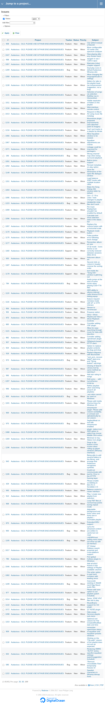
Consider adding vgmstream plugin (94, 338)
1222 (7, 673)
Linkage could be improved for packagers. (94, 149)
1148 (7, 173)
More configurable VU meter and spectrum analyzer (94, 49)
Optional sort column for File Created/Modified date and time (94, 622)
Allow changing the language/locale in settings (94, 76)
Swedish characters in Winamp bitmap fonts (93, 673)
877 (7, 593)
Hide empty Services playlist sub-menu (93, 614)
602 (7, 654)
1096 (7, 219)
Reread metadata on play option (94, 166)
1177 (7, 243)
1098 (7, 614)
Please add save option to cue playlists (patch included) (94, 593)
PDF (102, 685)
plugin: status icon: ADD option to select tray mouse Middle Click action (94, 432)
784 (7, 283)
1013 (7, 114)
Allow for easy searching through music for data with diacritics (94, 331)
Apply (7, 33)
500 (7, 258)
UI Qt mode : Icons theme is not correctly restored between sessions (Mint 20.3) (94, 251)
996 (7, 389)
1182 (7, 251)
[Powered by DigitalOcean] (52, 702)
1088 (7, 432)
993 (7, 531)
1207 (7, 381)
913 (7, 496)
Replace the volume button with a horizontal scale (94, 226)
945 (7, 490)
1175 (7, 237)
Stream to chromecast (92, 308)
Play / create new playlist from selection (94, 496)
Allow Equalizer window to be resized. (93, 136)
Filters (6, 15)
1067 (7, 142)
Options (7, 26)
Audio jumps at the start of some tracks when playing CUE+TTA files (94, 283)
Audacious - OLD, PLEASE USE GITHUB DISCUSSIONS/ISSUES (37, 44)
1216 (7, 130)
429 (7, 484)
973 (7, 360)
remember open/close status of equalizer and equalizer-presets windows (94, 631)
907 (7, 342)
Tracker (69, 40)
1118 (7, 642)
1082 (7, 575)
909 (7, 631)
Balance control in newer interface (94, 490)
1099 (7, 210)
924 (7, 348)
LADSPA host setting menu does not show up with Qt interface (94, 540)
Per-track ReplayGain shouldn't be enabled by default (94, 210)
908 (7, 44)
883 (7, 324)
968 (7, 504)
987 (7, 369)
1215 (7, 122)
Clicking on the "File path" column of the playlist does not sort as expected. (94, 642)
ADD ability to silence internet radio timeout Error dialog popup (94, 293)
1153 (7, 622)
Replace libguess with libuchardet (94, 353)
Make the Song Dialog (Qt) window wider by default (93, 190)
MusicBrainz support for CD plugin (93, 605)
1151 (7, 181)
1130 (7, 85)
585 (7, 665)
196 (7, 156)
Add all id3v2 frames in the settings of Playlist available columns (94, 566)
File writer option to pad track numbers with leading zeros (94, 575)
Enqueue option (93, 312)
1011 (7, 103)
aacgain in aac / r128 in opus (93, 60)
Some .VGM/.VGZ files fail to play (94, 599)
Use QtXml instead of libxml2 (94, 44)
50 (23, 682)
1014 (7, 599)
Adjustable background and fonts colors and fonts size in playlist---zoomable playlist (94, 514)
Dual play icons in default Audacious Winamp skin (94, 70)
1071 (7, 149)
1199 (7, 584)
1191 (7, 49)
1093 (7, 190)
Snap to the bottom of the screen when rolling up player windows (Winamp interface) (94, 447)
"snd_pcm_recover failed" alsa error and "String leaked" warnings (94, 360)
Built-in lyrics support (92, 161)
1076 (7, 514)
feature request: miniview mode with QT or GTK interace (93, 302)
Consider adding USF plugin (93, 324)
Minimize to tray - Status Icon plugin (94, 439)
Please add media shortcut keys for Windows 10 (94, 403)
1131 (7, 95)
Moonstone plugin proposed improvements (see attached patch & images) (94, 122)
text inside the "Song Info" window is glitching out (94, 274)
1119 (7, 293)
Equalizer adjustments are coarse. (93, 142)
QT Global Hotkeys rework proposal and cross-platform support (93, 550)
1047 (7, 55)
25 (20, 682)
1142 (7, 605)
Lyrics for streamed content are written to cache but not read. (94, 531)
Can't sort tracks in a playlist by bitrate (94, 130)
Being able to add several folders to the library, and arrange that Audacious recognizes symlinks (94, 461)
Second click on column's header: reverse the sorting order (94, 265)
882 (7, 338)
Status (7, 19)
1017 (7, 550)
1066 (7, 136)
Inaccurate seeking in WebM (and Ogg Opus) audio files (94, 584)
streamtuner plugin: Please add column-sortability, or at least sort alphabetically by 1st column (94, 413)
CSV (97, 685)
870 (7, 318)
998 (7, 60)
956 (7, 308)
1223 (7, 203)
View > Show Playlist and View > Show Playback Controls (94, 318)
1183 (7, 439)
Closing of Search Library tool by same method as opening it (94, 369)
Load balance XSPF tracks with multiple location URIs (94, 181)
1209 (7, 70)
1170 (7, 232)
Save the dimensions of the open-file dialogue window (94, 173)
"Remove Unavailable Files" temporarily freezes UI (94, 665)
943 (7, 461)
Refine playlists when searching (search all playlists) (93, 389)
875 (7, 523)
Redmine (45, 691)
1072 (7, 609)
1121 (7, 331)
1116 (7, 302)
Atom (92, 685)
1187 (7, 265)
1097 (7, 226)
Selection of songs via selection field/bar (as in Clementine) (94, 95)
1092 (7, 166)
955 (7, 312)
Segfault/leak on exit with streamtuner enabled (93, 423)
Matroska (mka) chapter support (93, 64)
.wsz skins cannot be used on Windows (94, 396)
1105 (7, 540)
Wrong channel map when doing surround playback (94, 156)
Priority (83, 40)
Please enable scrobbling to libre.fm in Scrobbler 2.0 (93, 484)
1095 (7, 198)
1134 (7, 108)
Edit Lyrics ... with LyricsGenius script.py (94, 381)
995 (7, 375)
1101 (7, 403)
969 (7, 413)
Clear (17, 33)
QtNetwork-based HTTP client (94, 342)
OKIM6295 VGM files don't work (93, 203)
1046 (7, 567)
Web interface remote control (93, 108)
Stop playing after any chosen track (94, 55)
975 (7, 423)
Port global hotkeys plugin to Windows (94, 559)
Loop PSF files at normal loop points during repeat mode (94, 504)
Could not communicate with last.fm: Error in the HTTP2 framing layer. (94, 474)
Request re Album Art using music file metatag (94, 114)
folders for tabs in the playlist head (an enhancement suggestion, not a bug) (94, 85)
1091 (7, 161)
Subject (95, 40)
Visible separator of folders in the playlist (94, 103)
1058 (7, 76)
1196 (7, 447)
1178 (7, 274)
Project (38, 40)
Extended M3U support (93, 523)
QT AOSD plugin (93, 609)
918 (7, 353)
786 (7, 559)
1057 (7, 64)
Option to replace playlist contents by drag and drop (94, 348)
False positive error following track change (93, 237)
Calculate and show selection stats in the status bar (94, 218)
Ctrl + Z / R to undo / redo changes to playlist (94, 198)
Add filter (5, 23)
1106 (7, 474)
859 (7, 396)
